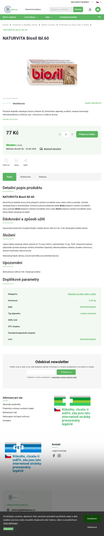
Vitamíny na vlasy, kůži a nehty (82, 294)
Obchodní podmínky (80, 2)
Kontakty (7, 420)
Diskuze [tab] (42, 177)
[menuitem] (11, 17)
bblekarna (59, 455)
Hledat (78, 9)
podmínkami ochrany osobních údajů (64, 377)
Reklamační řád (10, 412)
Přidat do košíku (87, 134)
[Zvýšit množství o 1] (72, 134)
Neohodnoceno (19, 103)
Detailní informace (10, 119)
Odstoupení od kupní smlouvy (16, 416)
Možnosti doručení (52, 149)
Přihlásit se (66, 372)
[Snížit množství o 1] (59, 134)
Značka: (93, 103)
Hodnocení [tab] (25, 177)
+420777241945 (59, 451)
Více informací (10, 523)
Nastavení (8, 529)
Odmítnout (92, 527)
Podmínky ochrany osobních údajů (18, 408)
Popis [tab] (9, 177)
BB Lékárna (53, 455)
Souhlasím (92, 518)
